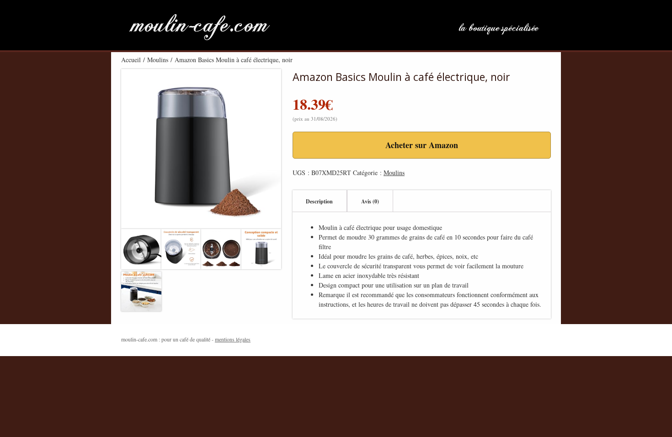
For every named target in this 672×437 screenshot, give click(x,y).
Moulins (157, 59)
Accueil (131, 59)
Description (319, 201)
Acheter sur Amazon (421, 145)
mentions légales (233, 339)
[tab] (319, 201)
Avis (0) (370, 201)
